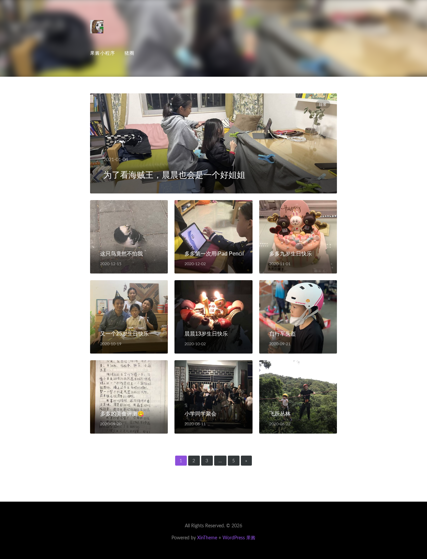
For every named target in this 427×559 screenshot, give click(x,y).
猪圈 (129, 53)
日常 (323, 104)
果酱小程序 (102, 53)
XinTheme (207, 538)
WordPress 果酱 (239, 538)
